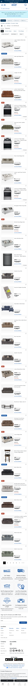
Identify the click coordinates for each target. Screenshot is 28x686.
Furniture (3, 20)
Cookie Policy (21, 666)
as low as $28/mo (18, 494)
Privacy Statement (7, 666)
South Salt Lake (4, 637)
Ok (7, 680)
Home (4, 664)
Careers (2, 646)
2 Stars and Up (4, 34)
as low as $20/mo (18, 83)
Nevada (11, 628)
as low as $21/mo (17, 198)
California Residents (14, 666)
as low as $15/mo (17, 66)
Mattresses (23, 20)
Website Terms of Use (17, 664)
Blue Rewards (4, 650)
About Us (3, 653)
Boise (17, 630)
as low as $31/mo (17, 263)
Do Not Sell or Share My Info (13, 667)
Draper (2, 630)
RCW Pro (2, 643)
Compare (25, 116)
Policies (23, 664)
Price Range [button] (21, 31)
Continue (23, 622)
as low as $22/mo (18, 166)
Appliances (9, 20)
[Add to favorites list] (26, 37)
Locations (3, 626)
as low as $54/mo (18, 99)
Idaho (17, 628)
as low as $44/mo (18, 396)
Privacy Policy (14, 678)
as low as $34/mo (18, 133)
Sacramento (23, 632)
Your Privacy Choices (20, 680)
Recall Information (9, 664)
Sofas (17, 23)
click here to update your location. (14, 15)
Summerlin (11, 635)
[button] (5, 1)
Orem (2, 635)
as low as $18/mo (17, 115)
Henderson (11, 630)
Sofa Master (8, 23)
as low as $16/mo (17, 182)
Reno (10, 632)
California (23, 628)
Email (2, 620)
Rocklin (22, 630)
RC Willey (3, 23)
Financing (3, 648)
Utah (2, 628)
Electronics (16, 20)
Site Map (20, 667)
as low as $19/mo (17, 50)
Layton (2, 632)
